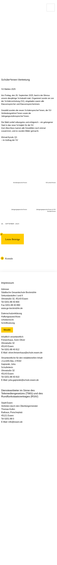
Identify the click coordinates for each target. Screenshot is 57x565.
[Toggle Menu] (51, 7)
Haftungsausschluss (10, 316)
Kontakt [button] (9, 258)
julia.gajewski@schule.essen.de (23, 380)
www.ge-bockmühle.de (12, 308)
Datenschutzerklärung (11, 313)
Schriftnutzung (8, 323)
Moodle (7, 330)
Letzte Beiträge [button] (12, 239)
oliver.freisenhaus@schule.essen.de (25, 353)
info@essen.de (15, 422)
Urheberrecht (7, 320)
